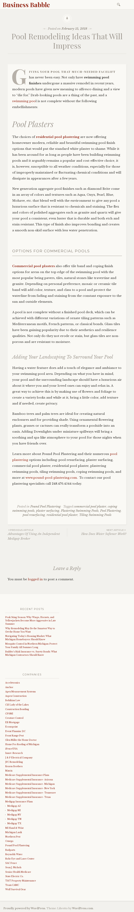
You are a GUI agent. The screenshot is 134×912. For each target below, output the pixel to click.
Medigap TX (14, 823)
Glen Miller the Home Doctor (21, 740)
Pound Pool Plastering (45, 506)
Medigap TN (14, 819)
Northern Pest (12, 836)
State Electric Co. (14, 876)
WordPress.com (82, 908)
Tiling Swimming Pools (95, 515)
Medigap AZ (14, 806)
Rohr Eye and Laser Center (19, 858)
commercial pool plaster (90, 506)
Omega (9, 841)
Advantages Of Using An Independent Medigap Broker (34, 534)
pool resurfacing (34, 515)
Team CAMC (12, 885)
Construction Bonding (17, 709)
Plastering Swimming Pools (79, 511)
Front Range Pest (14, 735)
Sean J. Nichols (13, 867)
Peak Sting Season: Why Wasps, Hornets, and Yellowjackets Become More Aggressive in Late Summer (30, 620)
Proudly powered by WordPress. (24, 908)
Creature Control (14, 718)
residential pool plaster (62, 515)
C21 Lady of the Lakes (17, 704)
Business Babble (26, 4)
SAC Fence (11, 863)
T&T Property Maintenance (20, 880)
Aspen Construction (16, 696)
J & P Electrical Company (19, 757)
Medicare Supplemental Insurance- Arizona (29, 779)
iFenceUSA (11, 748)
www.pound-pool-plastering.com (51, 478)
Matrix (8, 770)
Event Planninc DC (15, 731)
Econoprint (11, 726)
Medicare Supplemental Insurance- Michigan (30, 784)
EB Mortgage (12, 722)
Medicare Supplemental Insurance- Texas (28, 797)
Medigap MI (14, 810)
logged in (35, 579)
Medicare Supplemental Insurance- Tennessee (30, 792)
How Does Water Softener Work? (103, 532)
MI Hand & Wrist (14, 828)
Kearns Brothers (14, 766)
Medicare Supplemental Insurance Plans (27, 775)
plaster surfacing (47, 511)
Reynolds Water (14, 854)
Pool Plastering (110, 511)
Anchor (9, 687)
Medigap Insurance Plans (19, 801)
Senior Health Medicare (18, 872)
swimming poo (24, 101)
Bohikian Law (12, 700)
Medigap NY (14, 814)
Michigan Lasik (13, 832)
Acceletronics (12, 682)
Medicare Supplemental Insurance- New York (30, 788)
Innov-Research (14, 753)
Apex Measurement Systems (20, 691)
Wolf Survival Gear (15, 889)
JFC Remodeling (14, 762)
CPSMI (9, 713)
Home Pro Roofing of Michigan (22, 744)
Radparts (10, 850)
